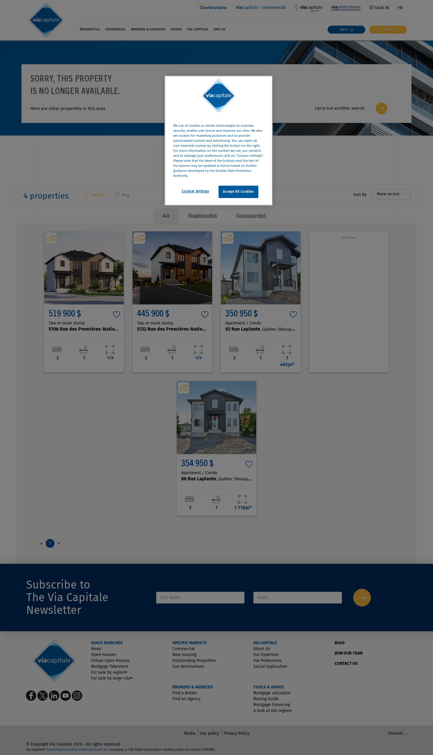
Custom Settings (195, 191)
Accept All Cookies (238, 192)
